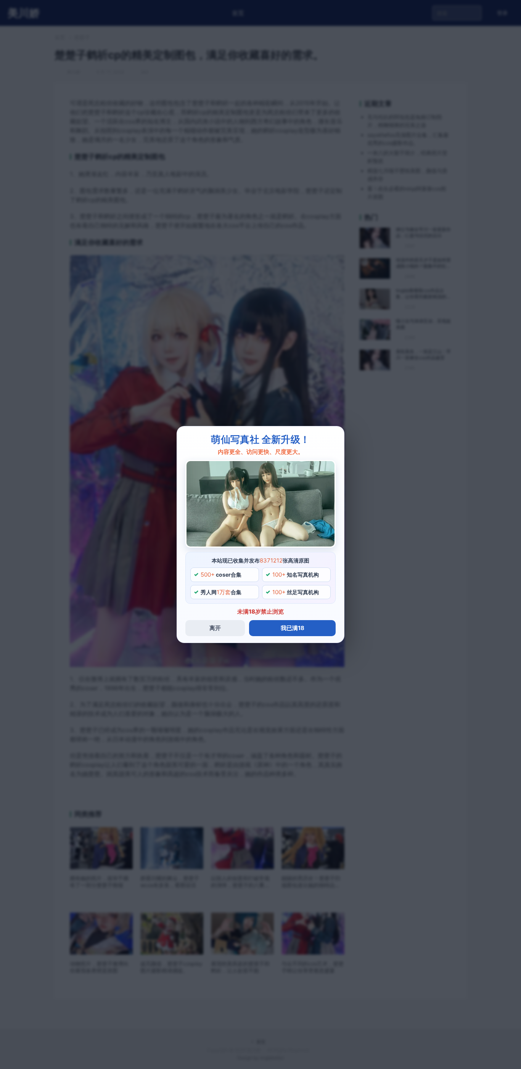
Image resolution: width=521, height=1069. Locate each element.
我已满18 (292, 628)
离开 (215, 628)
